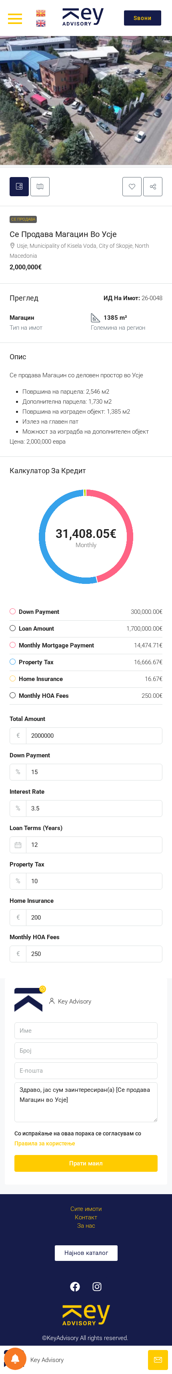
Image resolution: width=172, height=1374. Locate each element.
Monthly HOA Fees (35, 937)
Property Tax (27, 864)
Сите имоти (86, 1209)
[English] (41, 22)
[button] (132, 186)
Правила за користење (44, 1143)
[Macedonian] (41, 12)
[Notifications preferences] (15, 1359)
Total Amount (27, 719)
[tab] (19, 186)
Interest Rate (27, 791)
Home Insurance (32, 900)
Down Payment (30, 755)
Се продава (23, 219)
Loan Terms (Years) (36, 828)
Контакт (86, 1217)
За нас (86, 1225)
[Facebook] (75, 1287)
